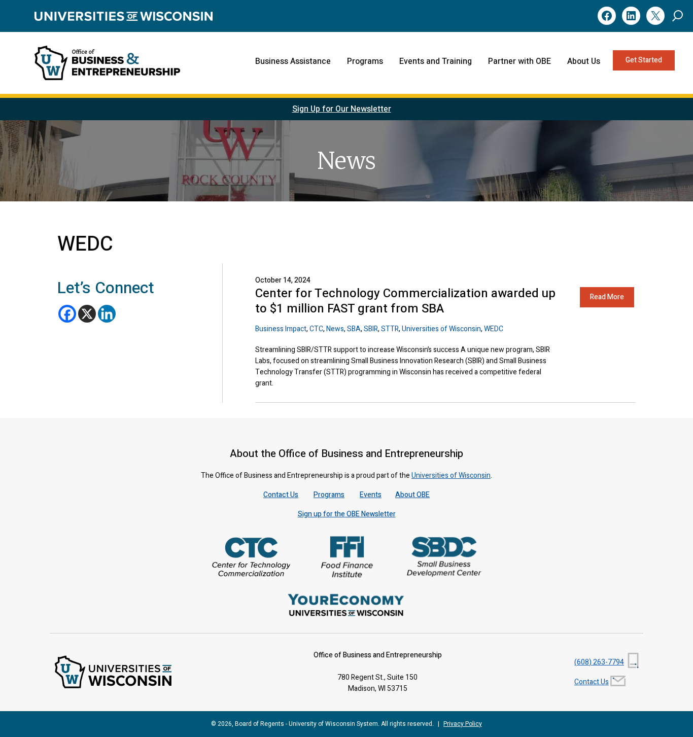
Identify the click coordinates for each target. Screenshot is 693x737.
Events (371, 494)
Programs (365, 61)
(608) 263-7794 (599, 662)
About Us (583, 61)
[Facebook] (67, 314)
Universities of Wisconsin (441, 329)
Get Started (644, 60)
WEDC (493, 329)
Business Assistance (293, 61)
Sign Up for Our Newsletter (341, 109)
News (335, 329)
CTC (316, 329)
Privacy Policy (462, 723)
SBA (354, 329)
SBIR (371, 329)
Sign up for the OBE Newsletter (347, 514)
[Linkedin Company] (107, 314)
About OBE (412, 494)
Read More (607, 297)
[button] (677, 15)
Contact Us (280, 494)
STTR (390, 329)
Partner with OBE (519, 61)
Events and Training (435, 61)
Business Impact (280, 329)
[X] (87, 314)
